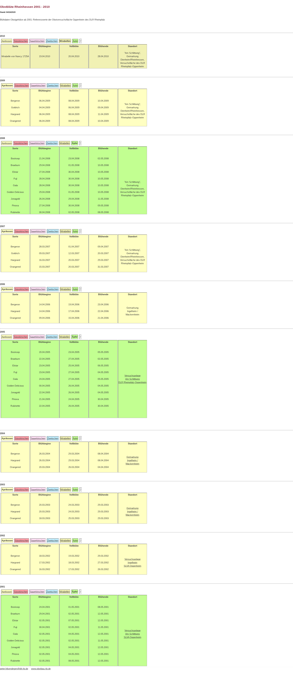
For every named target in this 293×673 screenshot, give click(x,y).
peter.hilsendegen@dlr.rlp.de (14, 669)
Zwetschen (51, 41)
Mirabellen (65, 85)
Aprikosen (7, 41)
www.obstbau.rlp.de (41, 669)
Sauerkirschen (37, 41)
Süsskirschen (21, 41)
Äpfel (75, 41)
